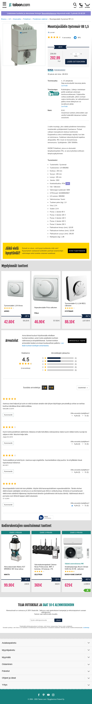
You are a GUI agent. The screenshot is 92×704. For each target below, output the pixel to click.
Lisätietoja (63, 684)
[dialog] (46, 352)
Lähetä (62, 675)
